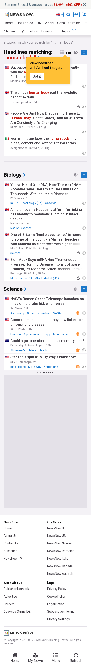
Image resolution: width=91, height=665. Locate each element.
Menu (55, 661)
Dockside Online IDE (17, 611)
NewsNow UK (56, 528)
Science (46, 31)
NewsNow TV (13, 558)
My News (35, 661)
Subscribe (10, 551)
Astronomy (17, 313)
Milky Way (34, 366)
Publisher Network (16, 589)
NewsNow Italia (57, 558)
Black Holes (18, 366)
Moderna (16, 278)
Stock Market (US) (47, 278)
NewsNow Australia (60, 573)
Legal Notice (55, 604)
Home (8, 23)
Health (43, 350)
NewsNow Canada (60, 566)
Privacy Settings (58, 619)
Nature (14, 228)
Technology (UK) (31, 203)
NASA (57, 313)
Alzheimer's (17, 350)
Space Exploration (38, 313)
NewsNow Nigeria (59, 543)
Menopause (60, 334)
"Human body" (14, 31)
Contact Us (11, 543)
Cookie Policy (56, 596)
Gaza (61, 23)
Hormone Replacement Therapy (30, 334)
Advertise (10, 596)
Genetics (50, 203)
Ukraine (74, 23)
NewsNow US (56, 536)
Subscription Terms (60, 611)
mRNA (14, 203)
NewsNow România (60, 551)
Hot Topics (24, 23)
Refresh (76, 661)
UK (39, 23)
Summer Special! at (43, 4)
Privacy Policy (56, 589)
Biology (33, 31)
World (49, 23)
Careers (9, 604)
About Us (10, 536)
